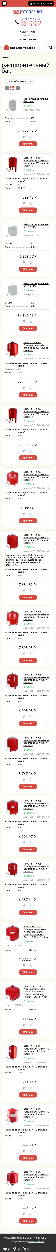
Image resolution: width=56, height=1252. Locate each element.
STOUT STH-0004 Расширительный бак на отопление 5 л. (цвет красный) (36, 1176)
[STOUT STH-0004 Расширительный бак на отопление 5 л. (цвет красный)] (12, 1185)
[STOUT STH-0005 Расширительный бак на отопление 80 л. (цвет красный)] (12, 688)
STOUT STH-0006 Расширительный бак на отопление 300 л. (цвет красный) (36, 346)
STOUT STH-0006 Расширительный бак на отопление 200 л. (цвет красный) (36, 412)
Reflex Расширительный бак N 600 (36, 100)
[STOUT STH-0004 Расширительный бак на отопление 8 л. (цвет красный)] (12, 1122)
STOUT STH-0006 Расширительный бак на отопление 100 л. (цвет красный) (36, 615)
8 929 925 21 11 (31, 22)
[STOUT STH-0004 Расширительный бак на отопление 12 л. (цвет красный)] (12, 1059)
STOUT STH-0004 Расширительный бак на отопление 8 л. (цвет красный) (36, 1113)
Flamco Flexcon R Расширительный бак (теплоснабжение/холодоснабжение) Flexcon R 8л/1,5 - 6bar (35, 991)
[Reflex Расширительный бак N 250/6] (12, 297)
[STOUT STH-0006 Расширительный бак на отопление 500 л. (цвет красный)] (12, 171)
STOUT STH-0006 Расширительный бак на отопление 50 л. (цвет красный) (36, 804)
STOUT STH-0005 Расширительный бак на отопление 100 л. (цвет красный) (36, 538)
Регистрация (46, 3)
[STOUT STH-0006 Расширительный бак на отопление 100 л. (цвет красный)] (12, 625)
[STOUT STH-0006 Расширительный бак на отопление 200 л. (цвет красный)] (12, 422)
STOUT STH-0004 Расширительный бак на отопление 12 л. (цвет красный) (36, 1050)
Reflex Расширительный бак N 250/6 (36, 285)
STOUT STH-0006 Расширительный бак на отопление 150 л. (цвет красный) (36, 475)
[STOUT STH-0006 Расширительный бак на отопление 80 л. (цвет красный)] (12, 751)
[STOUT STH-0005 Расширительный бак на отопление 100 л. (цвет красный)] (12, 548)
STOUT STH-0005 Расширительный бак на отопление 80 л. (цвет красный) (36, 678)
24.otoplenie (32, 19)
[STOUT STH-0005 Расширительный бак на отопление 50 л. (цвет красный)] (12, 875)
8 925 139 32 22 (31, 25)
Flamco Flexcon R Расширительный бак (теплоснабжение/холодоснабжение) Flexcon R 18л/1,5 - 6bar (35, 931)
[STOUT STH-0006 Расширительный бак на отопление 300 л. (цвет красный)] (12, 355)
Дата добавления (16, 81)
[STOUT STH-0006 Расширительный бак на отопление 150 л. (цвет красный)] (12, 485)
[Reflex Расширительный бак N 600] (12, 112)
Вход (35, 3)
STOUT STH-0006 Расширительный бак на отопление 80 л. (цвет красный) (36, 741)
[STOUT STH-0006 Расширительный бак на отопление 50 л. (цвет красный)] (12, 814)
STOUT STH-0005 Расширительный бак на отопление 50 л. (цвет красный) (36, 867)
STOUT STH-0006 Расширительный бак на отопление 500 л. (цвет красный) (36, 161)
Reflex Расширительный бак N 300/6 (36, 225)
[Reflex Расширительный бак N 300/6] (12, 237)
